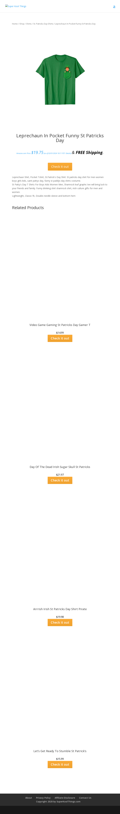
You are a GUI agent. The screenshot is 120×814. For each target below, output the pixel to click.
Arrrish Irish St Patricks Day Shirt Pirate (60, 609)
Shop (21, 23)
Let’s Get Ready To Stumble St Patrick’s (59, 751)
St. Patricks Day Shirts (43, 23)
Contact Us (85, 797)
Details (68, 153)
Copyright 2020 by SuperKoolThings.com (58, 801)
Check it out (60, 166)
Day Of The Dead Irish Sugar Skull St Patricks (60, 467)
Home (15, 23)
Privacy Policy (43, 797)
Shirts (29, 23)
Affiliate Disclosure (65, 797)
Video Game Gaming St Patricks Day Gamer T (60, 325)
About (28, 797)
